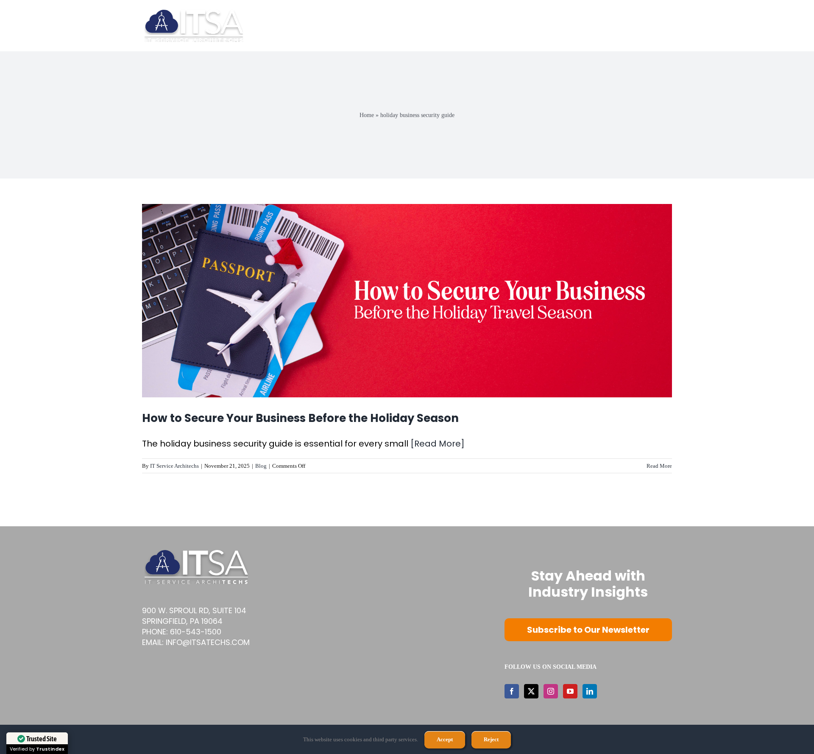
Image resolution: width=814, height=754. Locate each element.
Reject (491, 739)
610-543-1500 (195, 631)
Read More (659, 466)
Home (367, 115)
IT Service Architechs (174, 466)
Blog (261, 466)
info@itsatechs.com (208, 642)
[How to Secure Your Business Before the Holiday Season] (407, 300)
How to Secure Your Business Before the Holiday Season (300, 418)
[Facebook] (512, 691)
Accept (445, 739)
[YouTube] (570, 691)
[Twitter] (531, 691)
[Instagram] (551, 691)
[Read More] (437, 444)
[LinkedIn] (590, 691)
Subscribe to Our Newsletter (588, 630)
